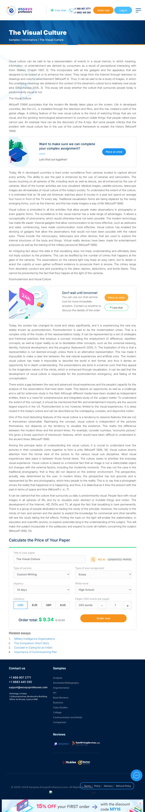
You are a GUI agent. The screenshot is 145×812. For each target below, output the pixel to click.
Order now (103, 10)
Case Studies (60, 707)
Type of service (22, 568)
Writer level (81, 583)
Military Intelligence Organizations (34, 638)
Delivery (108, 785)
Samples (14, 39)
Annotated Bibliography (66, 682)
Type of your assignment (89, 568)
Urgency (18, 583)
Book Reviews (60, 697)
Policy (97, 785)
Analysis (57, 677)
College (57, 712)
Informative (29, 39)
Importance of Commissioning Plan (35, 652)
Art (54, 692)
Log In (123, 10)
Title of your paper (24, 552)
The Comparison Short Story (31, 643)
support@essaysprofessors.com (28, 687)
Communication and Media (67, 717)
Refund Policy (123, 785)
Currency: (19, 598)
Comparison (59, 722)
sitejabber (63, 743)
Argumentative (61, 687)
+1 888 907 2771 (82, 8)
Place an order (114, 151)
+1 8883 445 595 (82, 12)
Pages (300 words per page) (92, 598)
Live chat (60, 10)
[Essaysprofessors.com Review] (86, 743)
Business (58, 702)
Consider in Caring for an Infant (33, 647)
